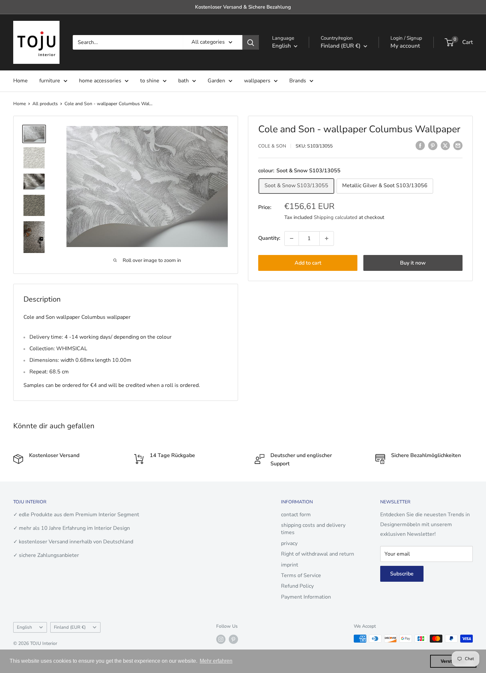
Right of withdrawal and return (317, 554)
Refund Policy (297, 586)
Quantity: (269, 238)
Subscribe (402, 573)
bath (183, 80)
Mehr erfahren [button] (216, 661)
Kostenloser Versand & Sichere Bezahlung (243, 7)
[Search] (250, 42)
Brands (297, 80)
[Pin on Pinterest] (432, 145)
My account (405, 46)
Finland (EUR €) (70, 627)
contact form (296, 514)
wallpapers (257, 80)
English (24, 627)
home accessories (100, 80)
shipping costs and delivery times (313, 529)
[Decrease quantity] (292, 238)
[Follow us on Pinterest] (233, 639)
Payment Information (306, 597)
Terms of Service (301, 575)
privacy (289, 543)
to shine (149, 80)
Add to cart (308, 263)
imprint (289, 564)
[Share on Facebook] (420, 145)
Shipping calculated (335, 217)
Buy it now (413, 263)
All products (45, 104)
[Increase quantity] (327, 238)
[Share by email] (458, 145)
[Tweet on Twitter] (445, 145)
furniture (49, 80)
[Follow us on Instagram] (220, 639)
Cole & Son (272, 146)
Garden (216, 80)
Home (20, 80)
